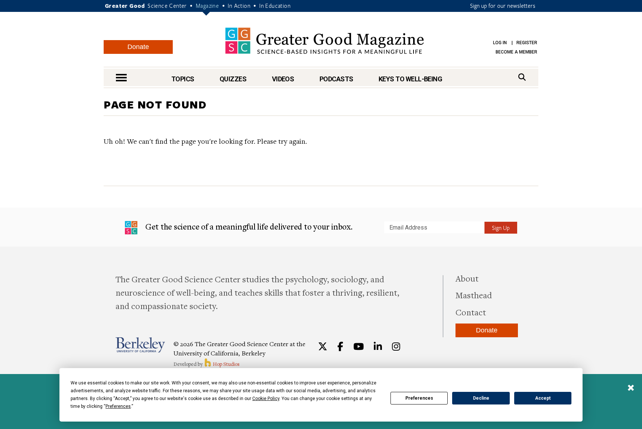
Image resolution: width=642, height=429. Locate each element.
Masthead (473, 294)
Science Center (167, 5)
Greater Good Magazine (324, 40)
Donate (138, 47)
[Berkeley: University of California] (140, 344)
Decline (481, 398)
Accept (543, 398)
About (467, 278)
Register (526, 42)
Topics (182, 79)
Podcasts (336, 79)
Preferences (419, 398)
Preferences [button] (118, 406)
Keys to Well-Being (410, 79)
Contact (470, 312)
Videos (283, 79)
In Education (275, 5)
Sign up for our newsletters (502, 5)
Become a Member (516, 52)
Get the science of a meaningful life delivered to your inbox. (248, 226)
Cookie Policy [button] (265, 398)
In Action (239, 5)
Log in (500, 42)
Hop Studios (226, 364)
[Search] (522, 77)
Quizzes (233, 79)
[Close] (631, 388)
